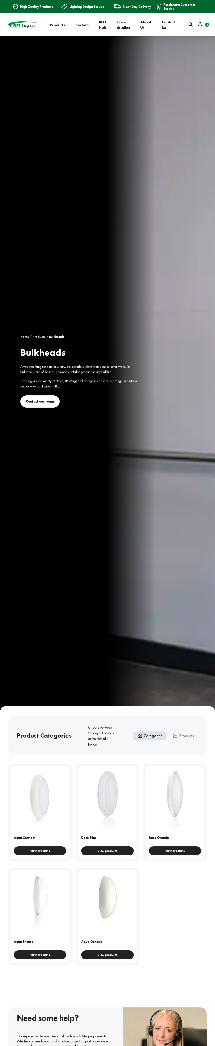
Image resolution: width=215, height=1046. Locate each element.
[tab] (149, 736)
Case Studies (123, 24)
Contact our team (40, 401)
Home (24, 337)
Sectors (82, 24)
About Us (145, 24)
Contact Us (169, 24)
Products (57, 24)
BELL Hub (103, 24)
